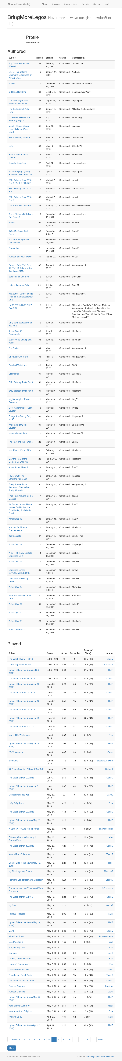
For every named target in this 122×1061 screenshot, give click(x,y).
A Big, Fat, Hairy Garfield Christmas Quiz (20, 554)
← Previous (14, 1039)
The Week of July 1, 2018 (21, 658)
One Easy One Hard (18, 356)
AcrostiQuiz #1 (15, 620)
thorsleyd (109, 986)
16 (87, 1039)
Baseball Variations (17, 365)
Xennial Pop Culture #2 (19, 854)
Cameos (13, 952)
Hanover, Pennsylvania (19, 963)
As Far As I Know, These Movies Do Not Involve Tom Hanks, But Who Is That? (20, 509)
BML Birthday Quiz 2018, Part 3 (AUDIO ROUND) (20, 181)
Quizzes (56, 3)
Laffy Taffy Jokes (16, 803)
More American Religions (20, 1011)
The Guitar (14, 348)
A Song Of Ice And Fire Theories (24, 828)
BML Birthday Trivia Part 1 (21, 390)
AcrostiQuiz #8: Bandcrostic (16, 333)
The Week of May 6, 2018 (21, 896)
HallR (110, 669)
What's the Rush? (17, 629)
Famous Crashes (17, 991)
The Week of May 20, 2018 (21, 811)
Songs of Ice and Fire (19, 276)
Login (107, 3)
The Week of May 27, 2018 (21, 777)
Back (11, 1048)
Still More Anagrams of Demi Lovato (19, 241)
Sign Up (96, 3)
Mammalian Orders (18, 433)
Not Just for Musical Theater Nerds (18, 529)
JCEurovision (107, 664)
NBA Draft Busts (16, 936)
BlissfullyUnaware (105, 760)
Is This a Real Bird (17, 91)
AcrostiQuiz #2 (15, 612)
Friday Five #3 (15, 1016)
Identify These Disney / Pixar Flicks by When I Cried (19, 128)
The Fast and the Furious (21, 441)
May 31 (12, 930)
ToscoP (109, 854)
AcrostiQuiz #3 (15, 603)
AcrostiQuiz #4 (15, 586)
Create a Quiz (70, 3)
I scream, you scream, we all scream (26, 879)
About (44, 3)
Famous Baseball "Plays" (20, 256)
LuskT (110, 952)
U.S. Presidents (16, 941)
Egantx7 (109, 879)
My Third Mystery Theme (20, 871)
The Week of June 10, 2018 (22, 709)
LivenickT (108, 905)
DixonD (110, 794)
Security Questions (17, 162)
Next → (101, 1039)
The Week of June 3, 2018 (21, 726)
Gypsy (110, 752)
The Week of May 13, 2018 (21, 845)
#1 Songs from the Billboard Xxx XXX (26, 769)
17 (93, 1039)
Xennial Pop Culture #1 (19, 1005)
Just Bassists (15, 535)
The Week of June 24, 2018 (22, 678)
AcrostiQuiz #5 (15, 561)
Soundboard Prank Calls (20, 974)
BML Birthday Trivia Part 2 (21, 382)
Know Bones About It (18, 467)
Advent (12, 222)
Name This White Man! (19, 735)
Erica (111, 735)
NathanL (109, 769)
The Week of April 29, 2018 (21, 980)
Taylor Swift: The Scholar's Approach (18, 477)
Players (85, 3)
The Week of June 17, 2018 (22, 692)
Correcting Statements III (20, 664)
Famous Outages (17, 986)
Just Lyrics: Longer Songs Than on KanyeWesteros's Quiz (21, 296)
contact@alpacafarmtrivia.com (100, 1056)
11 (75, 1039)
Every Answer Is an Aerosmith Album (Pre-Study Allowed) (19, 487)
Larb (11, 145)
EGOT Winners (16, 752)
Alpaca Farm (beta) (18, 4)
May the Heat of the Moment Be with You (18, 460)
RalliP (110, 913)
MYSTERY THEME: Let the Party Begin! (19, 119)
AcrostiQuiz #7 (15, 518)
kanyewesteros (106, 828)
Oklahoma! (14, 373)
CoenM (110, 658)
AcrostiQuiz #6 (15, 544)
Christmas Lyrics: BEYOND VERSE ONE (19, 571)
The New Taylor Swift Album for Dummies (19, 102)
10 (69, 1039)
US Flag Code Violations (20, 958)
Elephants (13, 760)
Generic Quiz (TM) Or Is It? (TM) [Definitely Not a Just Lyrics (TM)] (20, 268)
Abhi (111, 837)
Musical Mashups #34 (19, 969)
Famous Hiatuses (17, 913)
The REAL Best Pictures (20, 205)
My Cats (12, 905)
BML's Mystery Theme (19, 137)
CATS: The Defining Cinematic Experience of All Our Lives (20, 74)
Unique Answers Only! (19, 285)
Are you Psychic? (17, 947)
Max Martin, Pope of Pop (20, 450)
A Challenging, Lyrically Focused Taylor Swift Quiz (21, 173)
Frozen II (13, 83)
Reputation (14, 248)
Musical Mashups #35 (19, 794)
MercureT (108, 871)
